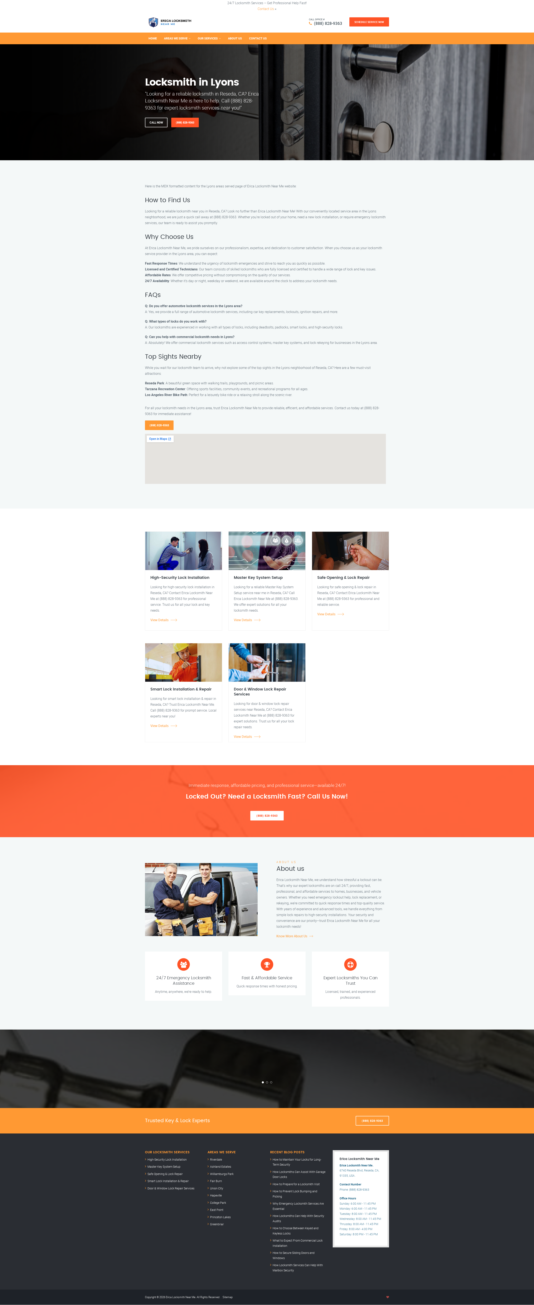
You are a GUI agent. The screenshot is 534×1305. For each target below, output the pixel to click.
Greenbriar (217, 1224)
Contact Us (266, 8)
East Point (216, 1210)
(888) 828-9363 (328, 23)
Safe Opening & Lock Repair (165, 1174)
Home (153, 38)
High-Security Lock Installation (167, 1159)
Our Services (208, 38)
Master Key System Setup (163, 1167)
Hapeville (216, 1195)
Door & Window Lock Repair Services (170, 1188)
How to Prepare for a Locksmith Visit (296, 1184)
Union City (216, 1188)
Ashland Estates (220, 1167)
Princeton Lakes (220, 1217)
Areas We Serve (176, 38)
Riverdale (216, 1159)
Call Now (156, 122)
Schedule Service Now (369, 22)
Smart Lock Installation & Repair (168, 1181)
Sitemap (228, 1297)
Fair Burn (216, 1181)
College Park (218, 1203)
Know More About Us (291, 936)
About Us (235, 38)
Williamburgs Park (222, 1174)
